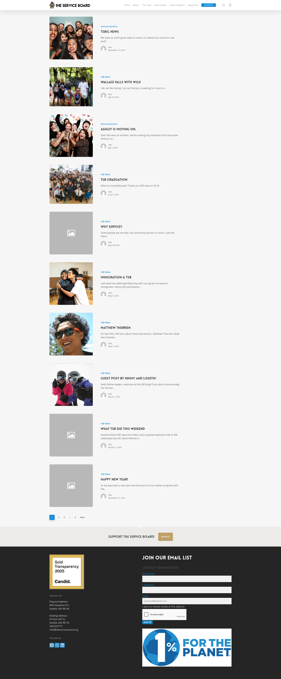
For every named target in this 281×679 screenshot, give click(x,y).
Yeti (110, 47)
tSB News (105, 76)
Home (127, 5)
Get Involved (160, 5)
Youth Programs (177, 5)
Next (82, 517)
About (136, 5)
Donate (165, 537)
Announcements (109, 26)
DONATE (208, 5)
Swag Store (193, 5)
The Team (146, 5)
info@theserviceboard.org (63, 629)
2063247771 (56, 626)
